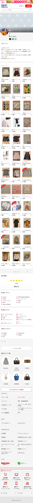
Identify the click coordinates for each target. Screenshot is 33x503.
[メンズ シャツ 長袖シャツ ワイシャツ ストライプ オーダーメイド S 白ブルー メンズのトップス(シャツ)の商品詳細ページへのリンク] (16, 172)
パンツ (19, 323)
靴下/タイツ (21, 318)
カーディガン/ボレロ (8, 314)
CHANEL (5, 333)
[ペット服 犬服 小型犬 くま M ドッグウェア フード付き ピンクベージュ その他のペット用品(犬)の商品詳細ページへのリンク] (27, 239)
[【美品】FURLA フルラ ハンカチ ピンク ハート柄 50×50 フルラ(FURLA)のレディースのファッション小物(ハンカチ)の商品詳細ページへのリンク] (16, 189)
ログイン (21, 6)
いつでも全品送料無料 (16, 478)
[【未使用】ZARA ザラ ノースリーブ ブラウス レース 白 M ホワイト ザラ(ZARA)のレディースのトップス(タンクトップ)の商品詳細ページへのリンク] (16, 156)
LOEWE (20, 335)
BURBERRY (3, 195)
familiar (2, 78)
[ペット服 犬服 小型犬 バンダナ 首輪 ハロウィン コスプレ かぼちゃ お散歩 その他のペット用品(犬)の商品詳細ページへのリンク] (27, 223)
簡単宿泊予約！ (27, 478)
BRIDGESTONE (14, 228)
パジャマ (20, 314)
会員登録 (28, 6)
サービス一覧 (4, 493)
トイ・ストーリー (25, 94)
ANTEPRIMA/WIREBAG (5, 94)
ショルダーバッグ (22, 316)
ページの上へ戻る (16, 348)
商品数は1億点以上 (5, 478)
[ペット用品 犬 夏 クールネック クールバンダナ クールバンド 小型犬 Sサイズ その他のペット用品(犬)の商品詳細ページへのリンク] (6, 239)
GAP (23, 145)
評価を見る (16, 286)
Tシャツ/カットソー (7, 319)
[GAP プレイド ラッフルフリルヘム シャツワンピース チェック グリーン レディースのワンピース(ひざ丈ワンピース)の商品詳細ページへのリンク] (16, 122)
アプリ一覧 (20, 493)
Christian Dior (21, 333)
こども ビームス (25, 128)
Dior (4, 336)
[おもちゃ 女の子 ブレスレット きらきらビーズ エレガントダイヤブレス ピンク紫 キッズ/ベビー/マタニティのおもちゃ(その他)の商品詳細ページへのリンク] (27, 256)
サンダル (5, 316)
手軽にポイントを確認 (27, 487)
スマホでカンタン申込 (5, 487)
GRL (2, 161)
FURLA (13, 195)
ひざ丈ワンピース (7, 323)
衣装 (4, 318)
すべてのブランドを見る (16, 389)
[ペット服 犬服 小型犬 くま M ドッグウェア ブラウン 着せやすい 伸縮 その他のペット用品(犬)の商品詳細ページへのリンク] (16, 239)
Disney (13, 94)
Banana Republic (25, 161)
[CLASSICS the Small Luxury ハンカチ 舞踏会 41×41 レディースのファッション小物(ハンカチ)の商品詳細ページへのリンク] (27, 172)
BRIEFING (3, 178)
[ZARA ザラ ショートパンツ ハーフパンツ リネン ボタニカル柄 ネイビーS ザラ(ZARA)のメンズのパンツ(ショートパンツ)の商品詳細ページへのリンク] (6, 139)
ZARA (2, 145)
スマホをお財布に (16, 487)
